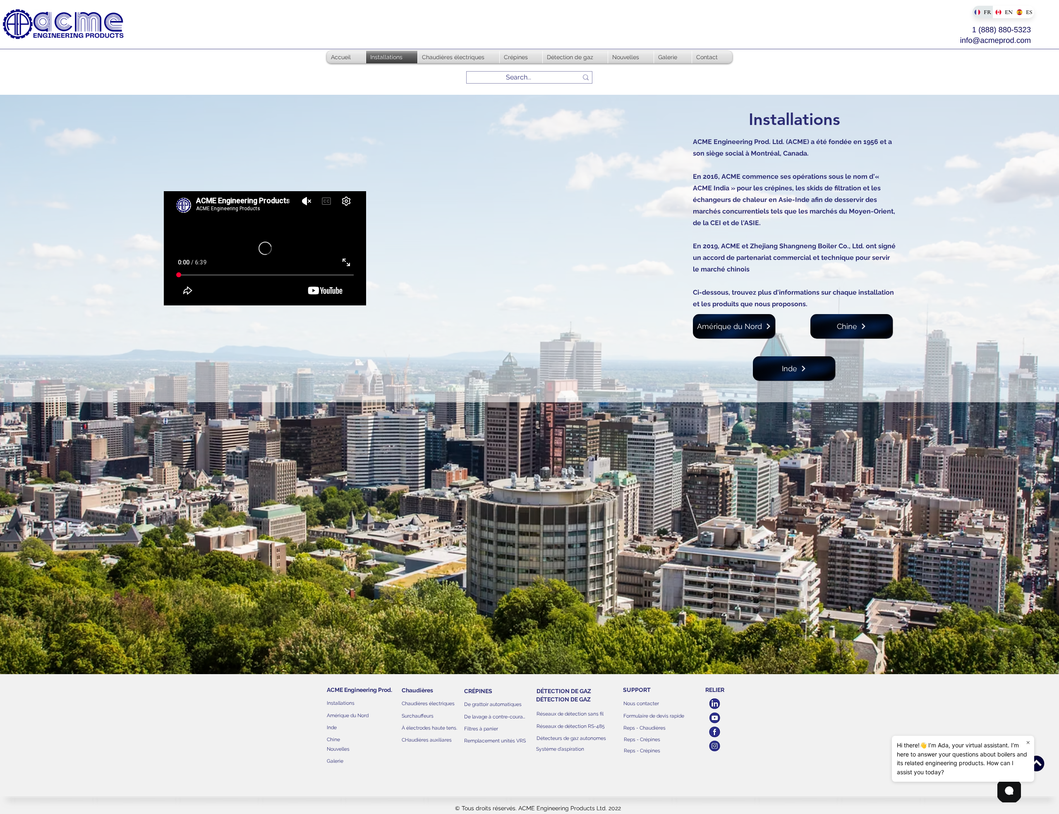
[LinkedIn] (714, 703)
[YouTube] (714, 717)
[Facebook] (714, 731)
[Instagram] (714, 746)
